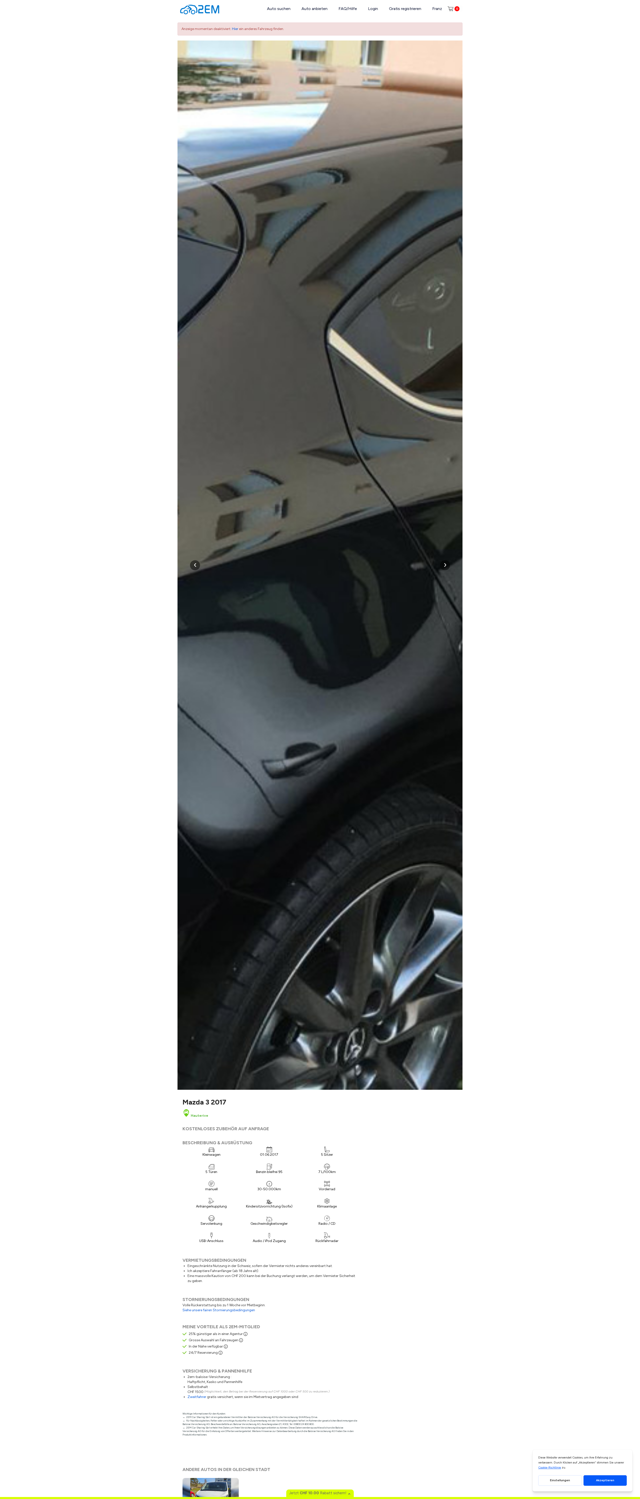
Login (373, 8)
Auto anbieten (315, 8)
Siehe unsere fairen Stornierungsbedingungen (218, 1310)
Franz (437, 8)
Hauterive (199, 1116)
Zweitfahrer (197, 1397)
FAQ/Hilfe (347, 8)
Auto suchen (278, 8)
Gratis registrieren (405, 8)
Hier (235, 29)
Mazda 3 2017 (204, 1102)
